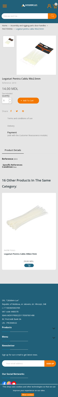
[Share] (11, 111)
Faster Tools (9, 250)
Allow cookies (27, 395)
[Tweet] (17, 111)
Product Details (13, 150)
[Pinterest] (23, 111)
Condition (7, 167)
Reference (7, 159)
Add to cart (28, 100)
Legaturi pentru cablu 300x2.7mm (20, 254)
